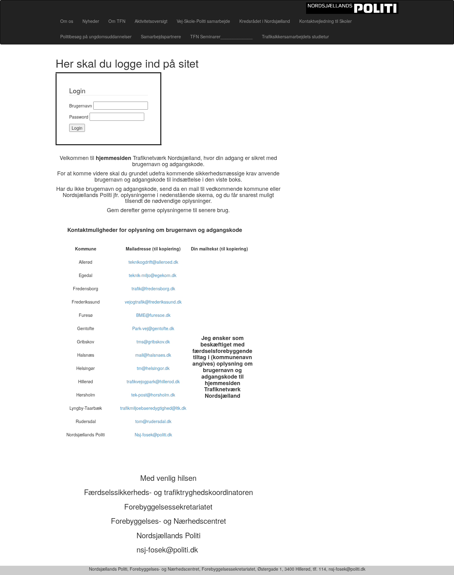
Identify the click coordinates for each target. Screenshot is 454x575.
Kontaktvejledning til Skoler (325, 21)
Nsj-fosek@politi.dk (153, 434)
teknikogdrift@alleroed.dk (153, 262)
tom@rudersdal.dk (153, 421)
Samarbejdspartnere (161, 36)
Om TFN (116, 21)
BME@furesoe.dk (153, 315)
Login (77, 128)
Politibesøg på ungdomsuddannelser (96, 36)
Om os (66, 21)
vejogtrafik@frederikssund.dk (153, 302)
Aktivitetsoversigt (151, 21)
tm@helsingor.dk (153, 368)
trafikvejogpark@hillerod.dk (153, 381)
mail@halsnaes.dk (153, 355)
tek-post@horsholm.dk (153, 395)
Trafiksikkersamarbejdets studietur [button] (295, 36)
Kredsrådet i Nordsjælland (264, 21)
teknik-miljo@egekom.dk (153, 275)
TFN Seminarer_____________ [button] (221, 36)
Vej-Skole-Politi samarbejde (203, 21)
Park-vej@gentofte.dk (153, 328)
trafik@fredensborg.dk (153, 288)
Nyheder (90, 21)
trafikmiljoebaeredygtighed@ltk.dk (153, 408)
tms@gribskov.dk (153, 341)
